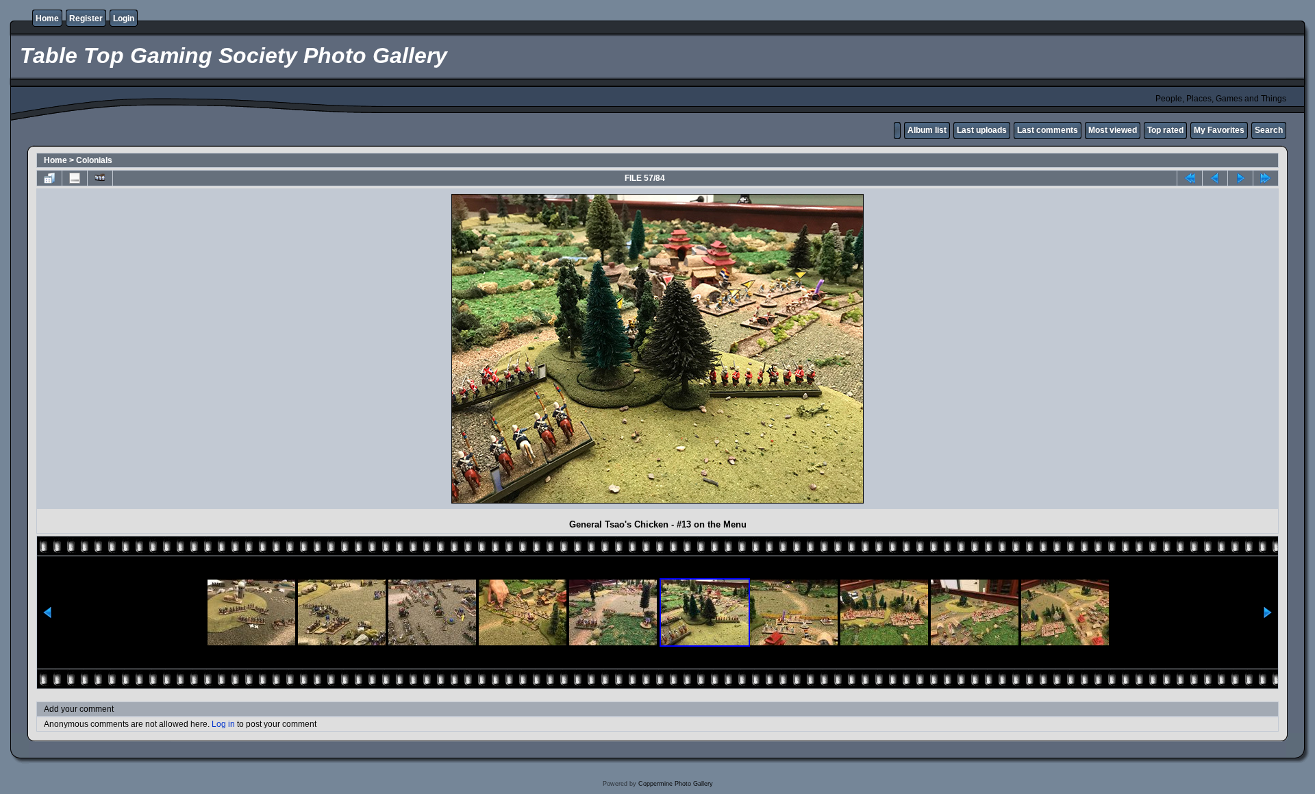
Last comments (1047, 130)
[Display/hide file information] (74, 178)
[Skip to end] (1265, 178)
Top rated (1165, 130)
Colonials (94, 160)
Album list (927, 130)
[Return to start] (1189, 178)
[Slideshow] (100, 178)
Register (86, 18)
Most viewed (1112, 130)
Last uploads (982, 130)
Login (123, 18)
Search (1269, 130)
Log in (223, 724)
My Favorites (1219, 130)
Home (47, 18)
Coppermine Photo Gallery (675, 783)
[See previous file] (1215, 178)
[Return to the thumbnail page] (49, 178)
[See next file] (1240, 178)
